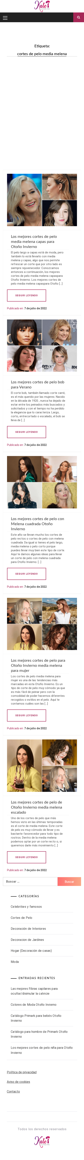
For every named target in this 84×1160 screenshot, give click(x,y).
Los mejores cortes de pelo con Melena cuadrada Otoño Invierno (37, 524)
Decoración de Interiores (28, 929)
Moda (15, 962)
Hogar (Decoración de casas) (31, 951)
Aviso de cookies (18, 1082)
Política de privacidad (22, 1072)
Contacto (13, 1091)
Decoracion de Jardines (27, 940)
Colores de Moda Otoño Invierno (34, 1005)
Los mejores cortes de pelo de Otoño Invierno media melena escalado (36, 807)
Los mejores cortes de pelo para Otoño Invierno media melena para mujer (38, 666)
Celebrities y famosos (26, 907)
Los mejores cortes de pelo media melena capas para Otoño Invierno (34, 242)
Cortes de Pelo (21, 918)
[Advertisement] (42, 104)
